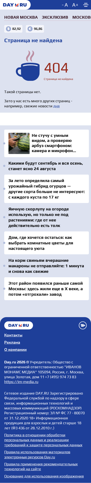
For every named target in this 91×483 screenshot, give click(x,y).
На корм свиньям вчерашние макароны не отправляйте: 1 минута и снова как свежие (46, 266)
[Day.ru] (15, 5)
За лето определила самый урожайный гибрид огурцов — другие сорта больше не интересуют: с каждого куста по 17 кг (46, 188)
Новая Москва (21, 17)
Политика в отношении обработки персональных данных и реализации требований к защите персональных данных (43, 440)
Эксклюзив (55, 17)
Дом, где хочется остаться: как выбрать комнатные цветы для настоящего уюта (40, 243)
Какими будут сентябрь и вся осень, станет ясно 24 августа (45, 166)
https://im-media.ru (21, 381)
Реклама (12, 342)
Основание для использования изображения (44, 476)
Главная (18, 325)
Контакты (13, 335)
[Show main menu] (85, 5)
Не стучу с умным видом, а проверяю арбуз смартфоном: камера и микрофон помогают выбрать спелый (46, 143)
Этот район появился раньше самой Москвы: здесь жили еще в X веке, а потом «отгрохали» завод (45, 289)
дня (56, 106)
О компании (15, 349)
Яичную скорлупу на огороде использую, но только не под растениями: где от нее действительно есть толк (38, 217)
